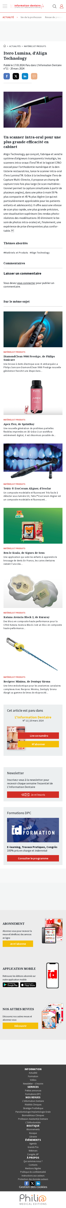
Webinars (33, 1150)
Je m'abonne (18, 943)
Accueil (5, 45)
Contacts (33, 1164)
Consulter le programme (33, 858)
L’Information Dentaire (33, 1101)
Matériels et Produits (35, 46)
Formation (33, 1076)
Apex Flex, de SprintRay (19, 424)
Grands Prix (33, 1147)
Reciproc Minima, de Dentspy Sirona (27, 681)
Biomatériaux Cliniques (33, 1115)
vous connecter (26, 283)
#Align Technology (40, 252)
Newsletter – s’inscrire (33, 1083)
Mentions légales (33, 1168)
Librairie (33, 1136)
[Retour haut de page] (59, 1198)
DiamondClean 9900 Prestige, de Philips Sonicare (29, 358)
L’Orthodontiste (33, 1122)
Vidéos (33, 1079)
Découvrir (20, 1026)
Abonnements (33, 1129)
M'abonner (38, 744)
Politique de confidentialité (33, 1171)
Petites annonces (33, 1090)
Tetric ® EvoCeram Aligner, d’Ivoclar (27, 488)
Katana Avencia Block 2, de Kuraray (26, 617)
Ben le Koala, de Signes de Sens (24, 552)
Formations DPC (33, 1094)
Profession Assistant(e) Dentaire (33, 1118)
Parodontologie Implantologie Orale (33, 1111)
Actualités (15, 46)
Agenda (33, 1143)
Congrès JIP (33, 1154)
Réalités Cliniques (33, 1104)
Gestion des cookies (33, 1187)
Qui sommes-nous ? (33, 1161)
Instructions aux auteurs (33, 1175)
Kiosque (33, 1133)
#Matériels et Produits (16, 252)
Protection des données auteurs (33, 1179)
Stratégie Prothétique (33, 1108)
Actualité (33, 1072)
